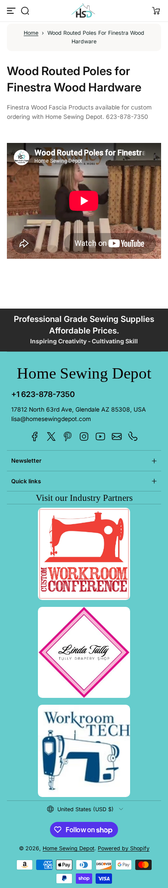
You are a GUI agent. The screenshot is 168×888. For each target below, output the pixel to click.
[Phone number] (133, 436)
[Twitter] (51, 436)
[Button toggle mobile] (12, 11)
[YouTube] (100, 436)
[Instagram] (84, 436)
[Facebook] (35, 436)
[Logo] (84, 10)
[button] (25, 11)
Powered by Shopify (123, 848)
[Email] (117, 436)
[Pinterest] (67, 436)
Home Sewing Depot (68, 848)
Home (31, 33)
